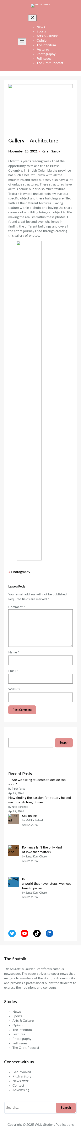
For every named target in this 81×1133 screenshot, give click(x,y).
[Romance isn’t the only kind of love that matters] (13, 861)
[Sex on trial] (13, 829)
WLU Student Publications (54, 1124)
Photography (20, 572)
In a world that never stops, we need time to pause (47, 883)
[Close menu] (32, 18)
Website (14, 689)
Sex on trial (30, 816)
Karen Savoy (51, 151)
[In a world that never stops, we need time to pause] (13, 897)
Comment (16, 607)
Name (13, 652)
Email (13, 671)
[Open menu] (22, 41)
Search (64, 742)
